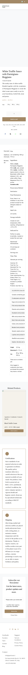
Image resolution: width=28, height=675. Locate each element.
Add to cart (14, 119)
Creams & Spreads (6, 80)
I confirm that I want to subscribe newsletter (12, 605)
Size (3, 104)
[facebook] (10, 629)
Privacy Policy (14, 615)
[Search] (12, 6)
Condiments (13, 417)
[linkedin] (15, 629)
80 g (9, 104)
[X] (10, 134)
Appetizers (7, 417)
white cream (11, 124)
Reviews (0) (6, 161)
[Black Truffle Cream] (14, 402)
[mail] (18, 629)
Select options (14, 430)
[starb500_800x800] (14, 39)
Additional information (6, 156)
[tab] (5, 151)
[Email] (20, 134)
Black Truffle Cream (10, 423)
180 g (13, 104)
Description (6, 151)
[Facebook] (5, 134)
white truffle (16, 124)
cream (7, 124)
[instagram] (12, 629)
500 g (17, 104)
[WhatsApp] (15, 134)
